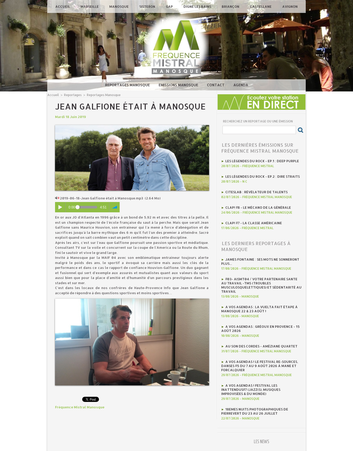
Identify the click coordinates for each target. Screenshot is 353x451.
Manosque (119, 6)
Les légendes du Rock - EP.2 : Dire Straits (262, 176)
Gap (170, 6)
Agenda (240, 85)
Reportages (73, 95)
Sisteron (147, 6)
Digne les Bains (197, 6)
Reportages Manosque (128, 85)
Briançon (231, 6)
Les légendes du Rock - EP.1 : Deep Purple (262, 161)
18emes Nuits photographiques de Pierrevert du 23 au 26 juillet (254, 411)
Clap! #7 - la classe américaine (253, 223)
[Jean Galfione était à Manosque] (132, 126)
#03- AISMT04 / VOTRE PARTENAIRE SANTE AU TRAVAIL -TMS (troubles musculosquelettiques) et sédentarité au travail (261, 285)
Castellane (261, 6)
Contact (216, 85)
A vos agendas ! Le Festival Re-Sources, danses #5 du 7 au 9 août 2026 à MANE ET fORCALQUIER (259, 366)
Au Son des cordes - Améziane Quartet (261, 346)
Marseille (90, 6)
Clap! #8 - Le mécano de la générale (258, 207)
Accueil (63, 6)
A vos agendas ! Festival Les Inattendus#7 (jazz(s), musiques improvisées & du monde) (250, 389)
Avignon (290, 6)
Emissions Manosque (179, 85)
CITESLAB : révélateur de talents (256, 192)
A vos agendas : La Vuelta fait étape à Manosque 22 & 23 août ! (259, 309)
